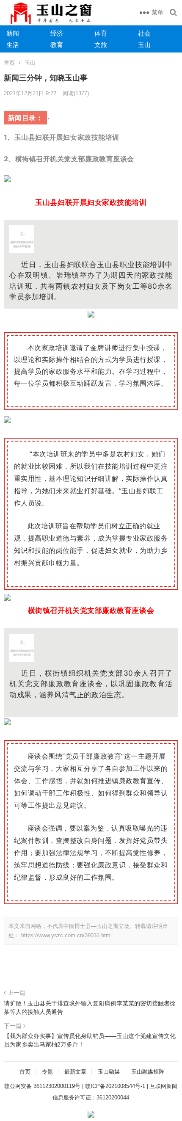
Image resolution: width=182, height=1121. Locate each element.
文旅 (100, 44)
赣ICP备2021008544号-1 (115, 1086)
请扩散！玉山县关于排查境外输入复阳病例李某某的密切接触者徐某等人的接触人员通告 (90, 1007)
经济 (56, 33)
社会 (144, 33)
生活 (12, 44)
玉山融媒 (109, 1072)
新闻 (12, 33)
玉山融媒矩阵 (147, 1072)
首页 (9, 63)
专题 (47, 1072)
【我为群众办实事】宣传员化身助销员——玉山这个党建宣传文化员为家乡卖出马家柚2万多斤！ (90, 1040)
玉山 (144, 44)
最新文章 (75, 1072)
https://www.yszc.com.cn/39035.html (66, 935)
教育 (56, 44)
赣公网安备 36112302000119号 (42, 1086)
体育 (100, 33)
